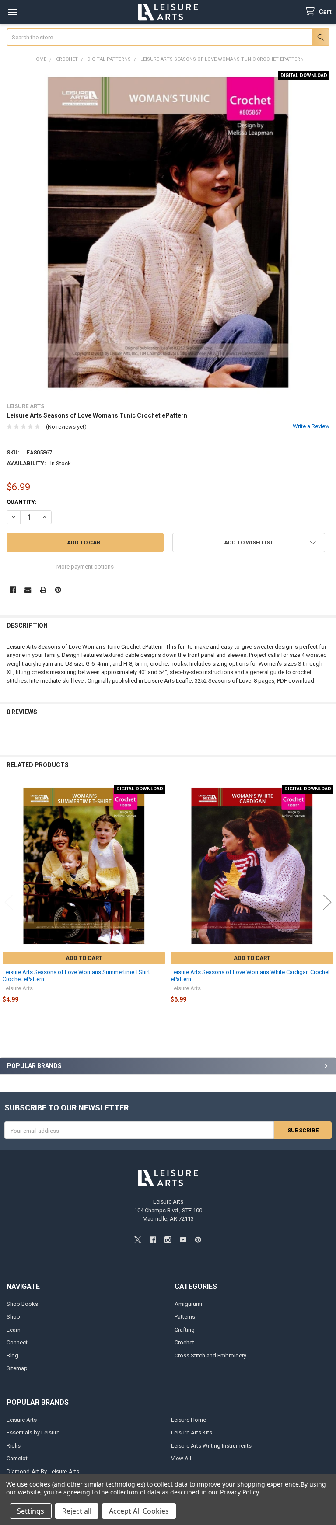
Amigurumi (188, 1304)
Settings (30, 1511)
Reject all (76, 1511)
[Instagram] (167, 1239)
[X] (137, 1239)
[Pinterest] (58, 589)
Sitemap (17, 1368)
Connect (17, 1342)
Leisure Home (188, 1420)
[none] (168, 232)
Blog (12, 1355)
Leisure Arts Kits (191, 1432)
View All (181, 1458)
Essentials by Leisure (33, 1432)
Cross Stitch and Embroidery (210, 1355)
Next (327, 902)
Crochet (184, 1342)
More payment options (85, 566)
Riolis (14, 1445)
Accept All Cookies (139, 1511)
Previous (9, 902)
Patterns (185, 1316)
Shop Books (22, 1304)
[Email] (27, 589)
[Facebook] (13, 589)
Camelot (17, 1458)
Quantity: (22, 502)
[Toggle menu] (12, 12)
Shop (13, 1316)
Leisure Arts (22, 1420)
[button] (248, 542)
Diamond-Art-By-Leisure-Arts (43, 1471)
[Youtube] (183, 1239)
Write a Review (311, 426)
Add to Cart (84, 958)
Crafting (185, 1329)
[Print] (43, 589)
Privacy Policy (239, 1492)
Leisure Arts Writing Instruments (211, 1445)
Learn (14, 1329)
